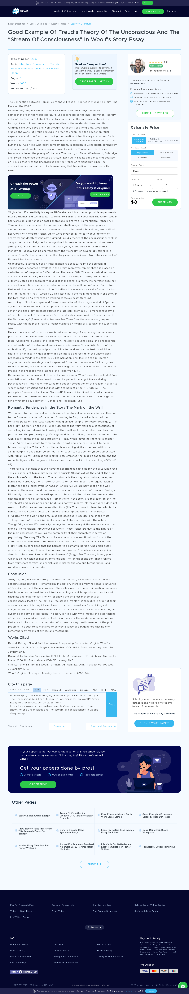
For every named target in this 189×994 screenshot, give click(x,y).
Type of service (139, 134)
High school (142, 152)
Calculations (171, 140)
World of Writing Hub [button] (65, 11)
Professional (166, 158)
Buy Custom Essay (103, 905)
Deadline (135, 179)
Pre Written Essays (20, 917)
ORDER (147, 3)
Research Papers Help (63, 905)
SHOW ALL (93, 927)
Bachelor (142, 158)
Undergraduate (166, 152)
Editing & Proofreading (155, 140)
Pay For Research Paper (22, 905)
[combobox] (154, 171)
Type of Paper (138, 165)
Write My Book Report (22, 911)
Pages (159, 179)
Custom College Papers (146, 911)
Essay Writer (58, 911)
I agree (151, 991)
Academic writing (139, 140)
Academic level (138, 148)
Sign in (170, 11)
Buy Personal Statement (105, 911)
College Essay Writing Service (150, 905)
